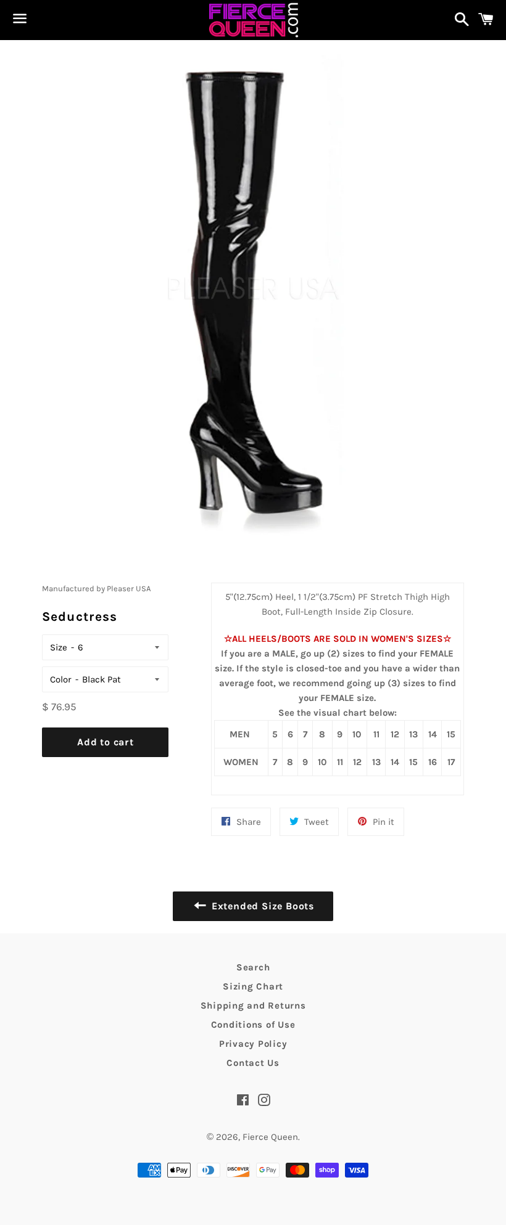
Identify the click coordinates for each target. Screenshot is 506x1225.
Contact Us (253, 1062)
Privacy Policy (253, 1043)
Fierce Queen (270, 1136)
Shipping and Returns (253, 1005)
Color (61, 679)
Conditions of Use (253, 1024)
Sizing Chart (253, 986)
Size (58, 647)
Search (253, 967)
